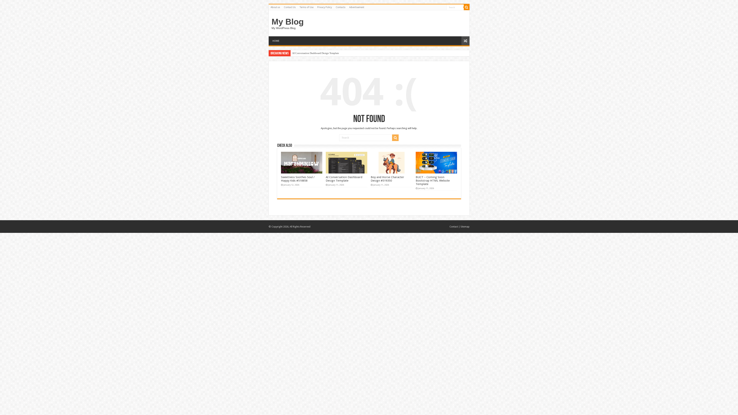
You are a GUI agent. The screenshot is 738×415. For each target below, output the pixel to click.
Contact (454, 226)
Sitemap (465, 226)
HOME (276, 40)
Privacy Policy (324, 7)
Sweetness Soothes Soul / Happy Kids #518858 (298, 178)
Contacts (340, 7)
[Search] (467, 7)
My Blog (288, 21)
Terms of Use (306, 7)
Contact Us (290, 7)
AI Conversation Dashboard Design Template (315, 53)
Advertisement (356, 7)
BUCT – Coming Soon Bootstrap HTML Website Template (433, 180)
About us (275, 7)
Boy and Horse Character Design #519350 (387, 178)
